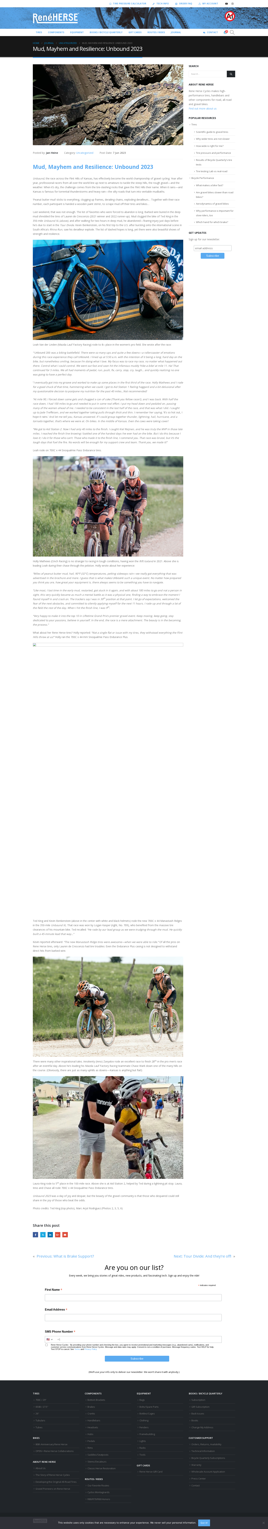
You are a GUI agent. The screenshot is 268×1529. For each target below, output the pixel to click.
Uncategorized (84, 152)
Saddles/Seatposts (98, 1454)
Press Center (198, 1478)
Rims (90, 1447)
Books (194, 1420)
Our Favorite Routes (98, 1485)
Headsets (93, 1427)
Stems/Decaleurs (97, 1461)
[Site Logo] (56, 18)
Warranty (196, 1465)
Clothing (143, 1420)
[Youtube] (226, 3)
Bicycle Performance (202, 178)
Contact (212, 32)
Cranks (91, 1413)
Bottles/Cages (147, 1413)
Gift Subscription (200, 1406)
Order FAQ (185, 3)
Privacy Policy (90, 1349)
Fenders (144, 1427)
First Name (53, 1290)
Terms (77, 1349)
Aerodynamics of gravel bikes (212, 203)
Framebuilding (147, 1434)
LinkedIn (50, 1234)
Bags (142, 1399)
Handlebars (94, 1420)
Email (65, 1234)
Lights (142, 1441)
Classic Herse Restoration (102, 1468)
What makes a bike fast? (209, 185)
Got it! (204, 1522)
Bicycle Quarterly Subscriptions (208, 1458)
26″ (37, 1413)
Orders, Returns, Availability (206, 1444)
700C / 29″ (41, 1399)
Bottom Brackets (96, 1399)
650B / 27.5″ (42, 1406)
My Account (210, 3)
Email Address (56, 1309)
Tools (142, 1454)
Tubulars (40, 1420)
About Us (41, 1468)
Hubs (90, 1434)
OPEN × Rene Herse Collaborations (55, 1451)
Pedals (91, 1441)
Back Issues (197, 1413)
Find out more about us (203, 108)
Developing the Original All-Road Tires (56, 1481)
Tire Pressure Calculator (129, 3)
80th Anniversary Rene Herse (51, 1444)
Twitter (43, 1234)
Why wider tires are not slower (213, 138)
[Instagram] (232, 3)
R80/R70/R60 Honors (99, 1499)
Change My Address (202, 1427)
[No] (263, 1523)
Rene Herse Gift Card (150, 1471)
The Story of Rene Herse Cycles (53, 1475)
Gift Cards (135, 32)
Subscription (198, 1399)
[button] (232, 32)
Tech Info (162, 3)
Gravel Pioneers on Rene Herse (53, 1488)
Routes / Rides (156, 32)
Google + (57, 1234)
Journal (176, 32)
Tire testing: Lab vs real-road (211, 171)
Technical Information (203, 1451)
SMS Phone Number (60, 1332)
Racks (142, 1447)
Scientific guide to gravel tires (212, 132)
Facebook (35, 1234)
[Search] (231, 74)
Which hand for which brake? (212, 222)
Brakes (91, 1406)
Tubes (39, 1427)
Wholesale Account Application (208, 1471)
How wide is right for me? (210, 146)
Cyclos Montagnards (99, 1492)
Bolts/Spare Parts (149, 1406)
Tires (194, 124)
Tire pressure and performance (213, 152)
